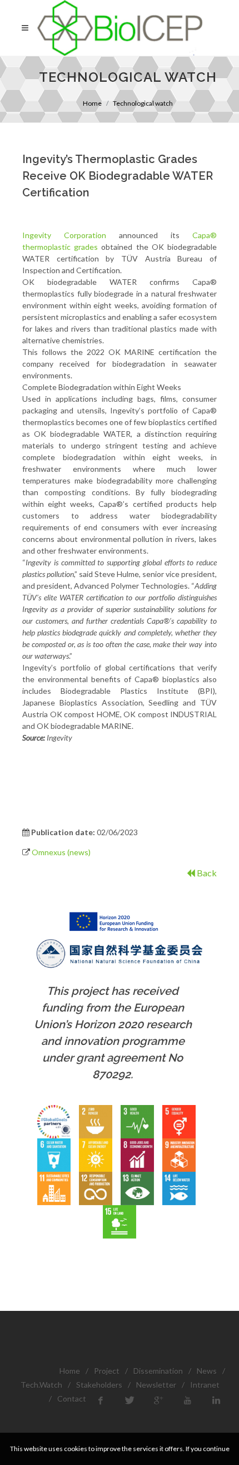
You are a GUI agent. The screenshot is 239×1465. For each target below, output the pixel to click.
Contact (71, 1398)
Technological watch (143, 103)
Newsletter (156, 1384)
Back (206, 872)
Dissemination (158, 1370)
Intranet (205, 1384)
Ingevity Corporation (64, 235)
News (207, 1370)
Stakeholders (99, 1384)
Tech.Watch (41, 1384)
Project (107, 1370)
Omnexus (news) (61, 852)
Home (92, 103)
